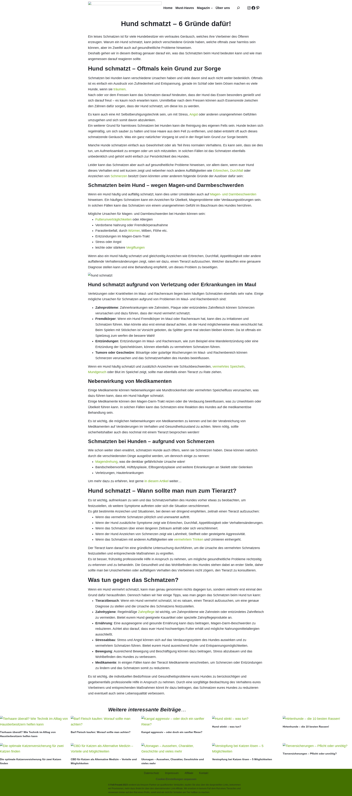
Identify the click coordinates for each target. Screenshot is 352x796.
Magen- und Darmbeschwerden (233, 194)
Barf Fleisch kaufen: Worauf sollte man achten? (101, 732)
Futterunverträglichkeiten (114, 219)
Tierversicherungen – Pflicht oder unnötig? (310, 753)
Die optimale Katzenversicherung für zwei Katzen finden (30, 761)
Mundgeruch (97, 372)
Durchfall (237, 170)
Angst (194, 114)
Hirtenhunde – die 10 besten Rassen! (306, 726)
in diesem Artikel (156, 481)
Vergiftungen (135, 247)
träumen (119, 89)
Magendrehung (106, 461)
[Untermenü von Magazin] (212, 8)
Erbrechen (220, 170)
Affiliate (179, 788)
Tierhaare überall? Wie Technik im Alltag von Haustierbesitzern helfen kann (28, 734)
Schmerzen (119, 176)
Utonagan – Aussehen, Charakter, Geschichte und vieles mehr (172, 761)
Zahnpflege (146, 612)
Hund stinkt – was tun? (226, 726)
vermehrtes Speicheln (228, 366)
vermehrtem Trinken (188, 539)
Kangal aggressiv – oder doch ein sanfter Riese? (171, 732)
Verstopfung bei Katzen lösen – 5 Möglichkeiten (242, 759)
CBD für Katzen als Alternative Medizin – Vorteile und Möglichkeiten (104, 761)
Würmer (134, 230)
